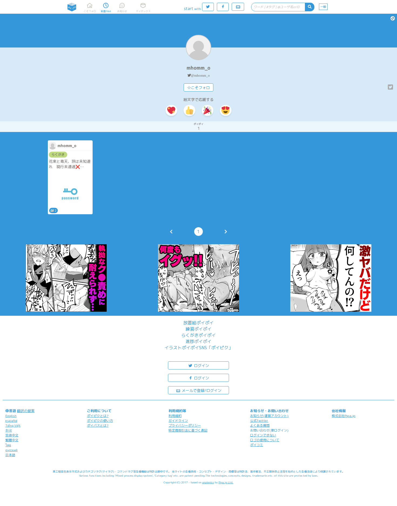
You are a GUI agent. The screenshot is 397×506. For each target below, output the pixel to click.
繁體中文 (11, 440)
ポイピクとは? (98, 415)
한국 (8, 430)
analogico (208, 482)
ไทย (8, 445)
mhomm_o (198, 67)
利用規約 (175, 415)
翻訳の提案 (26, 410)
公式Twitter (259, 420)
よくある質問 (260, 425)
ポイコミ (256, 445)
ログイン (201, 365)
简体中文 (11, 435)
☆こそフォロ (198, 87)
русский (11, 450)
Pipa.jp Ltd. (225, 482)
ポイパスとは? (98, 425)
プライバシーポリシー (185, 425)
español (11, 420)
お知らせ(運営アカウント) (269, 415)
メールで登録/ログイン (201, 390)
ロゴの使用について (264, 440)
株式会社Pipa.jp (343, 415)
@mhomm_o (200, 75)
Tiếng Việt (13, 425)
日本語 (10, 455)
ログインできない (263, 435)
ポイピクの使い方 (100, 420)
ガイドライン (178, 420)
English (10, 415)
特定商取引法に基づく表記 (188, 430)
